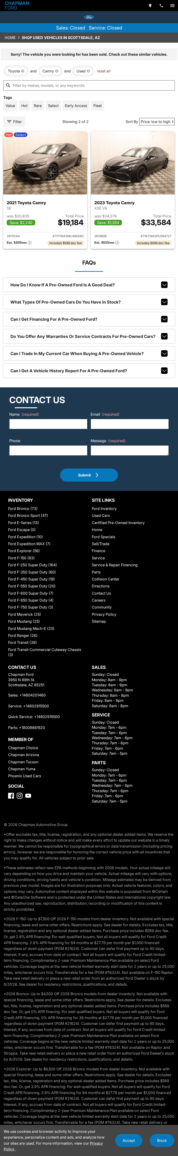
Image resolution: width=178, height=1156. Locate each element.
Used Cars (101, 515)
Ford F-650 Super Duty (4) (31, 600)
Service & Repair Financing (115, 565)
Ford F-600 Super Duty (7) (31, 593)
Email (105, 414)
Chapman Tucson (23, 762)
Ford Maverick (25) (24, 614)
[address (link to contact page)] (150, 5)
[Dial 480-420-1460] (161, 5)
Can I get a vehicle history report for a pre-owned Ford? (68, 370)
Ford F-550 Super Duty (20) (32, 586)
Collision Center (105, 579)
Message (108, 440)
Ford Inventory (104, 508)
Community (102, 607)
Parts (96, 572)
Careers (98, 600)
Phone (14, 440)
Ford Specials (103, 536)
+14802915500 (36, 706)
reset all (103, 71)
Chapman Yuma (21, 769)
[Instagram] (19, 796)
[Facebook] (11, 796)
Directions (100, 586)
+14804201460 (32, 695)
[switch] (172, 5)
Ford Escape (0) (22, 529)
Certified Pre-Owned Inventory (118, 522)
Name (24, 414)
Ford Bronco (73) (23, 508)
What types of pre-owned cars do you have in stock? (65, 302)
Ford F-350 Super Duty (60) (32, 572)
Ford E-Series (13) (23, 522)
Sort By (132, 121)
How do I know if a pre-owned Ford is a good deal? (62, 284)
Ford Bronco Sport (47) (28, 515)
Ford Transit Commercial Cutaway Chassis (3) (44, 652)
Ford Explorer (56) (24, 550)
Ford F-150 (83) (21, 558)
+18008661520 (32, 727)
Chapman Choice (23, 747)
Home (10, 37)
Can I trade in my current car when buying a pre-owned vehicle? (77, 353)
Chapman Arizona (23, 754)
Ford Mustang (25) (24, 621)
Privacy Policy (104, 614)
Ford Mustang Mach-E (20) (31, 628)
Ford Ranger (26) (23, 635)
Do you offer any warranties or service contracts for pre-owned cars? (83, 336)
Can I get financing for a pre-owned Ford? (53, 319)
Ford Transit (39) (22, 642)
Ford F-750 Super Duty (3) (30, 607)
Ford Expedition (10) (25, 536)
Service (98, 558)
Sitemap (99, 621)
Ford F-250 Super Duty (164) (32, 565)
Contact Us (101, 593)
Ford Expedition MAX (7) (29, 543)
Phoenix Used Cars (24, 776)
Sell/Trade (100, 543)
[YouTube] (28, 796)
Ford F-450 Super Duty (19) (31, 579)
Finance (98, 550)
